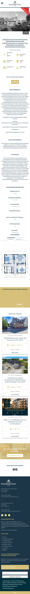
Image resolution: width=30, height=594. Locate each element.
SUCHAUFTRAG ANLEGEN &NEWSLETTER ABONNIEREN (9, 567)
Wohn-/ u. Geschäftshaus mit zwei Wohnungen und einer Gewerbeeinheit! (15, 422)
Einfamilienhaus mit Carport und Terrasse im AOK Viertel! (15, 339)
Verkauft (25, 11)
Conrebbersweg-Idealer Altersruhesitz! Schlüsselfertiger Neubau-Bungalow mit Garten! (15, 380)
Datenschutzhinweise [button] (8, 588)
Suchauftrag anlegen (15, 455)
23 (26, 32)
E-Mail (15, 82)
